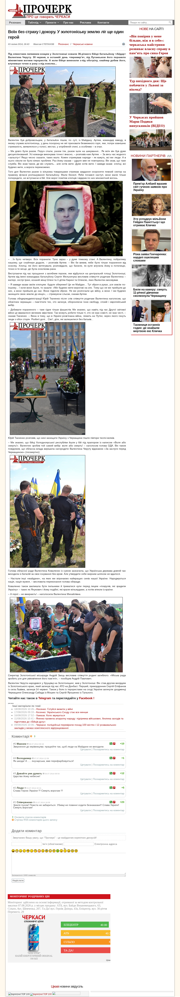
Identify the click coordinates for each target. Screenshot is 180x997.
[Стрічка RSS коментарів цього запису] (31, 736)
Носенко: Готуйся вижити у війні (54, 709)
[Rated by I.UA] (66, 994)
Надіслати (17, 880)
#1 (14, 802)
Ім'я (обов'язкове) (53, 844)
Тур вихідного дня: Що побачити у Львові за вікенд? (147, 85)
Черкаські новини (83, 44)
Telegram (44, 698)
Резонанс (64, 44)
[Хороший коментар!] (111, 743)
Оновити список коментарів (30, 817)
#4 (14, 758)
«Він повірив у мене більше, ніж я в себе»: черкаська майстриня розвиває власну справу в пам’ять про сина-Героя (149, 44)
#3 (14, 773)
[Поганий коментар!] (114, 743)
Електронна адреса (106, 844)
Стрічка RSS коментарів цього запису (35, 819)
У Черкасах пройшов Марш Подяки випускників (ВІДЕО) (147, 121)
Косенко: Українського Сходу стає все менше (62, 712)
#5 (14, 743)
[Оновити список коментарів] (35, 736)
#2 (14, 787)
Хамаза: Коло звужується (50, 715)
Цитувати (85, 749)
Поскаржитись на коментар (108, 749)
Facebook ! (86, 698)
